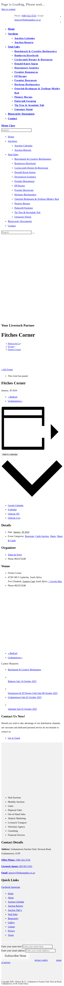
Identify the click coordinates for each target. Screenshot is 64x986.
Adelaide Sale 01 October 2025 (22, 709)
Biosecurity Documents (20, 221)
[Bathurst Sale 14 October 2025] (11, 677)
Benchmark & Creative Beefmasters (32, 159)
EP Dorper (19, 185)
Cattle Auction (42, 536)
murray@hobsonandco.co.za (27, 20)
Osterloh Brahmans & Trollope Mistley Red (36, 199)
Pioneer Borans (22, 203)
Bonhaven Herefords (25, 163)
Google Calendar (15, 505)
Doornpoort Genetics (25, 176)
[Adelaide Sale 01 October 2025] (11, 705)
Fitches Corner (14, 349)
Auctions (12, 141)
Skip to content (8, 9)
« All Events (7, 369)
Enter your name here (11, 946)
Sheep (53, 536)
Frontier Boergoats (23, 190)
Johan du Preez (15, 555)
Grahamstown (15, 401)
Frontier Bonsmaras (24, 181)
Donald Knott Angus (25, 172)
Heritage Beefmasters (25, 194)
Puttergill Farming (23, 208)
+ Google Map (55, 581)
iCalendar (12, 509)
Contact (12, 225)
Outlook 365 (14, 514)
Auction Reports (22, 150)
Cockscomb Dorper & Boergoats (31, 168)
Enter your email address (12, 950)
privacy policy (41, 960)
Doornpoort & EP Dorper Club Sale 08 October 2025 (33, 693)
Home (11, 136)
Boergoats (29, 536)
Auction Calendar (23, 145)
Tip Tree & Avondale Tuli (27, 212)
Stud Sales (13, 154)
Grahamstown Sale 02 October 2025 (25, 697)
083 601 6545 (16, 866)
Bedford (12, 397)
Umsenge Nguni (22, 217)
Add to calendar (9, 454)
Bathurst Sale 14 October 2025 (22, 681)
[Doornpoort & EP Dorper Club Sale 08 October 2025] (11, 689)
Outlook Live (14, 518)
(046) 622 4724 (28, 16)
